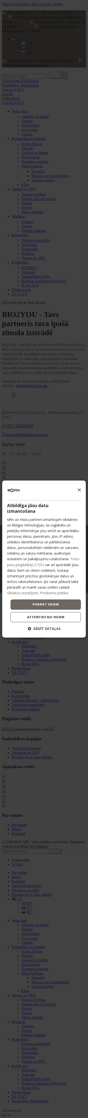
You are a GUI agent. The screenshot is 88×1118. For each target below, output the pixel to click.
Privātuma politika (54, 593)
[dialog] (44, 559)
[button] (44, 628)
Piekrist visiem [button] (46, 604)
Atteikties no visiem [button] (45, 617)
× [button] (79, 490)
